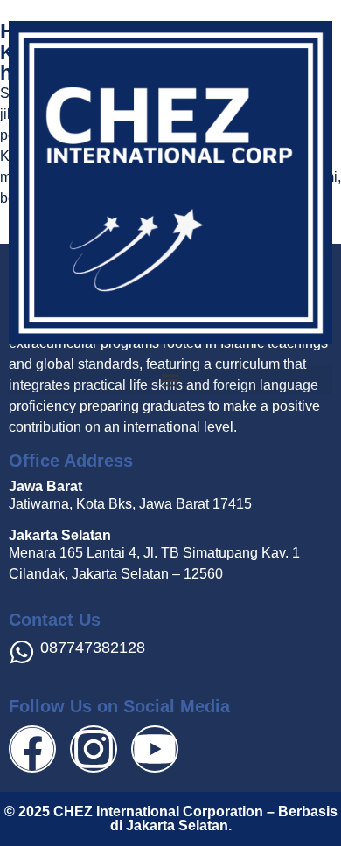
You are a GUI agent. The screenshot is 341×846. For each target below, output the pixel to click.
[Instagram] (93, 749)
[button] (170, 379)
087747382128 (92, 647)
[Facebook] (32, 749)
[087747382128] (22, 652)
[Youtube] (154, 749)
